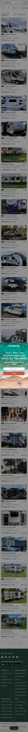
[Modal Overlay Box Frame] (14, 366)
